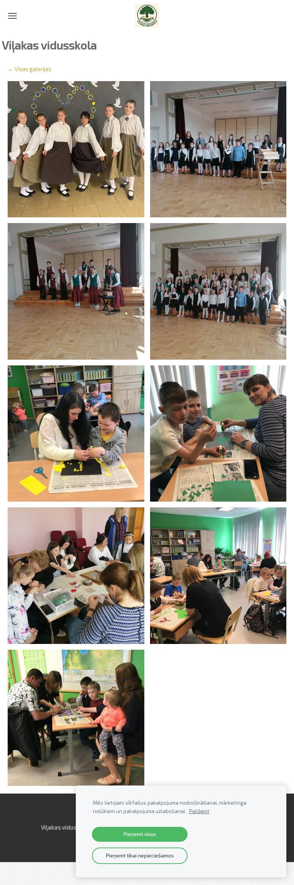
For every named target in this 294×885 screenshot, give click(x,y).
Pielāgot (199, 811)
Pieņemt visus (140, 834)
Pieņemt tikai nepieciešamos (140, 855)
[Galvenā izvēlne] (12, 15)
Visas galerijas (33, 68)
